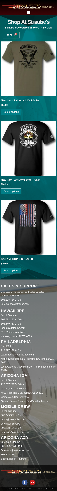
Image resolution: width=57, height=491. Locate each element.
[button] (28, 12)
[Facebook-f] (24, 482)
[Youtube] (32, 482)
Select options (11, 112)
